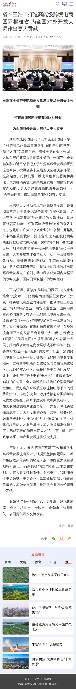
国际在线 (9, 4)
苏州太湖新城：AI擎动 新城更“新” (51, 609)
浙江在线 (15, 37)
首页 (27, 679)
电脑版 (47, 679)
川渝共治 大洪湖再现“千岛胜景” (51, 661)
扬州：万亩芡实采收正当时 (51, 575)
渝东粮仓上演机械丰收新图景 (51, 592)
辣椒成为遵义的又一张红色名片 (51, 627)
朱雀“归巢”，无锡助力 (47, 644)
